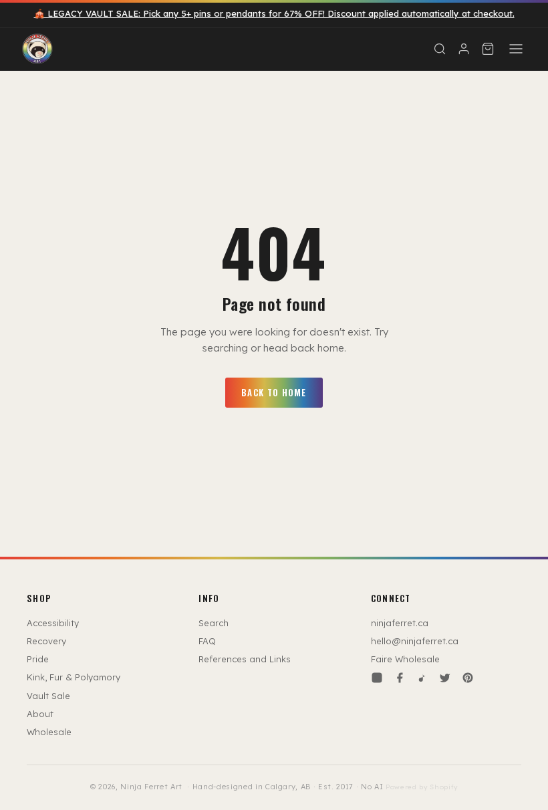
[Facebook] (400, 678)
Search (213, 623)
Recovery (46, 641)
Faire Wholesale (405, 659)
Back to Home (274, 392)
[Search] (439, 48)
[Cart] (488, 48)
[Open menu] (516, 48)
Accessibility (53, 623)
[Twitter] (445, 678)
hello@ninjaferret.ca (414, 641)
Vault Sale (48, 695)
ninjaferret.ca (399, 623)
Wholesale (49, 731)
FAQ (207, 641)
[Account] (463, 48)
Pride (38, 659)
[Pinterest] (468, 678)
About (40, 713)
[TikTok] (422, 678)
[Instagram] (377, 678)
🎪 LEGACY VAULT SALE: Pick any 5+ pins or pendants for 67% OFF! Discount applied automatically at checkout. (274, 13)
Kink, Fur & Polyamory (73, 677)
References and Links (244, 659)
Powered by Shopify (422, 787)
